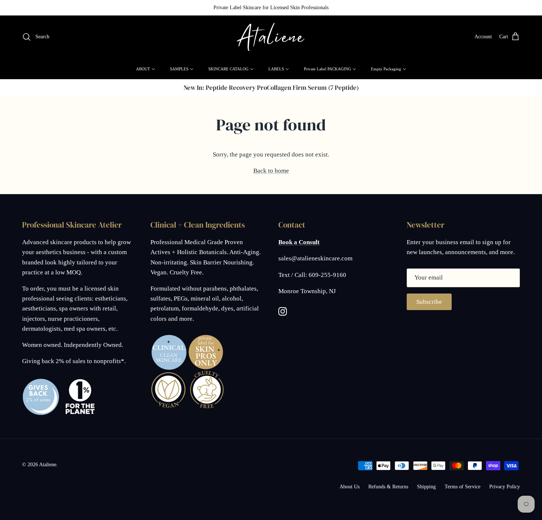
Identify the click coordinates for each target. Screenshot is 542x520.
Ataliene (47, 464)
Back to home (271, 170)
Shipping (426, 486)
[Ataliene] (271, 37)
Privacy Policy (504, 486)
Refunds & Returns (388, 486)
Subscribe (429, 301)
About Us (349, 486)
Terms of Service (462, 486)
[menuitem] (146, 69)
